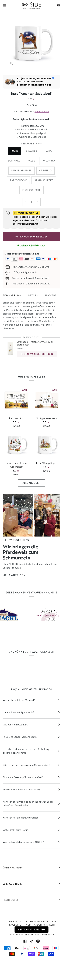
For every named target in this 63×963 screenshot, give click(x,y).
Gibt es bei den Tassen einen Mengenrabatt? (26, 765)
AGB (28, 924)
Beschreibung (12, 295)
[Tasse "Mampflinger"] (46, 444)
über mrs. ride (39, 921)
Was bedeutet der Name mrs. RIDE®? (23, 842)
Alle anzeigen (31, 482)
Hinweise (50, 295)
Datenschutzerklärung (23, 934)
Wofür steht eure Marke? (16, 829)
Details (33, 295)
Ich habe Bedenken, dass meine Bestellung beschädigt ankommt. (26, 750)
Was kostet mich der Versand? (19, 700)
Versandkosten (42, 111)
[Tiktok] (31, 941)
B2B (54, 921)
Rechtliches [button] (10, 899)
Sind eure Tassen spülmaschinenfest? (23, 777)
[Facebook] (25, 941)
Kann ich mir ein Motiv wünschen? (21, 817)
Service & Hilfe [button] (12, 883)
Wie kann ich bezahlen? (15, 724)
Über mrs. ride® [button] (13, 867)
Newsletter (15, 924)
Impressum (48, 934)
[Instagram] (38, 941)
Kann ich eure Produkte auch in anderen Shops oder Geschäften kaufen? (28, 803)
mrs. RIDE (15, 921)
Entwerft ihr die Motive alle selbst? (21, 789)
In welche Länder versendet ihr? (20, 736)
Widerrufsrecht (44, 924)
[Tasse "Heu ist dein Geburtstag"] (16, 444)
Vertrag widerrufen (31, 929)
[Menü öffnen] (8, 5)
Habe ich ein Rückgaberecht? (18, 712)
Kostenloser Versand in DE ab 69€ (31, 266)
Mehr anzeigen (14, 575)
